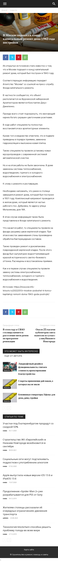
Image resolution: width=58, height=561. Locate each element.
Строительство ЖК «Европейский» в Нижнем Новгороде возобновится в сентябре (24, 443)
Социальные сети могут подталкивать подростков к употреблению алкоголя (26, 460)
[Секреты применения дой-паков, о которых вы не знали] (10, 384)
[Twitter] (12, 57)
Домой (4, 10)
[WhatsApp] (25, 57)
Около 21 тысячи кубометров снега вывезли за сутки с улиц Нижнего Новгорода (44, 335)
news (5, 431)
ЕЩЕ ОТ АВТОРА (13, 355)
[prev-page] (4, 408)
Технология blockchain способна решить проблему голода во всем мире (27, 528)
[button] (4, 4)
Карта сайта (29, 549)
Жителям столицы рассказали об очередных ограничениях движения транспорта (25, 511)
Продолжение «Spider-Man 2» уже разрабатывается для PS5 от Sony (23, 493)
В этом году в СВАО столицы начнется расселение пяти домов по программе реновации (16, 335)
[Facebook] (5, 57)
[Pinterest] (18, 57)
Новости (13, 10)
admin (5, 518)
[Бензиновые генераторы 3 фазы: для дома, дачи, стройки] (10, 398)
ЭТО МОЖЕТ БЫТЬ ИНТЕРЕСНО (21, 351)
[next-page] (9, 408)
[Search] (54, 4)
